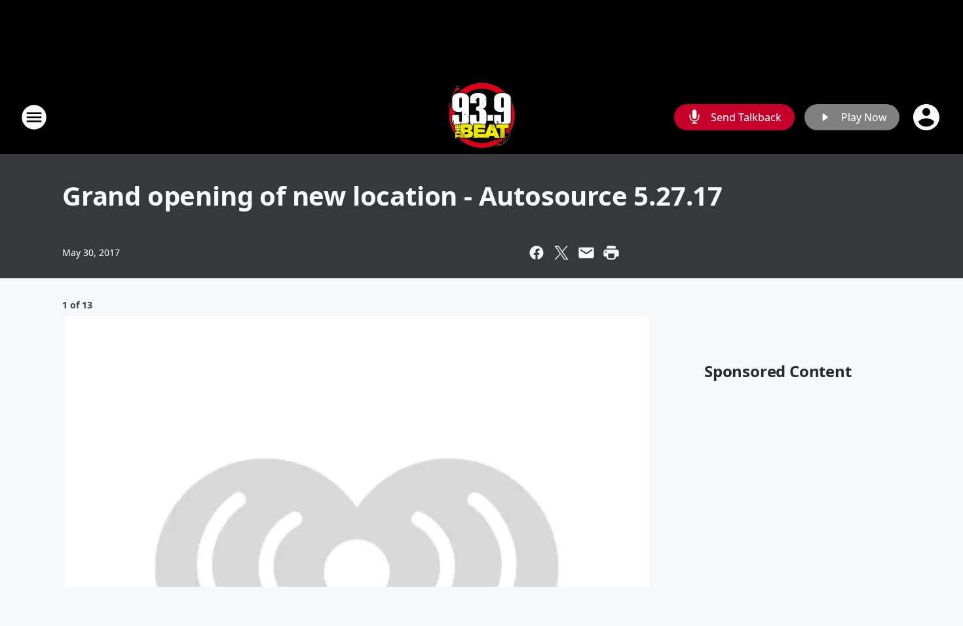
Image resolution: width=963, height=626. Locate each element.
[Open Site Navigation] (34, 117)
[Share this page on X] (561, 253)
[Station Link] (481, 117)
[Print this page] (611, 253)
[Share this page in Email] (586, 253)
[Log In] (927, 117)
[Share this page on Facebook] (536, 253)
